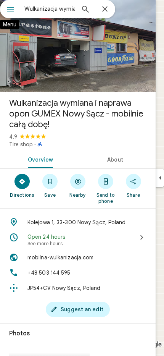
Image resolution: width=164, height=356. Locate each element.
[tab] (39, 159)
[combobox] (49, 8)
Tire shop (21, 144)
